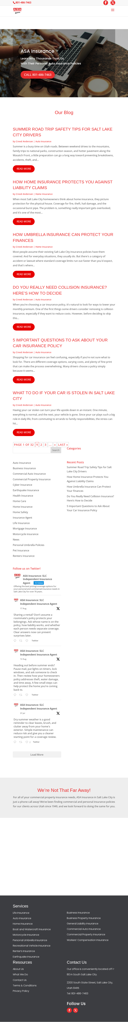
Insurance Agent (22, 517)
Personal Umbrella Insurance (30, 940)
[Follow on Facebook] (69, 1010)
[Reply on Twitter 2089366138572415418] (16, 641)
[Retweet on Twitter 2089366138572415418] (22, 641)
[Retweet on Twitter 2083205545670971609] (22, 742)
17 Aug (23, 608)
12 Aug (23, 659)
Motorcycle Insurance (26, 935)
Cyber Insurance (22, 484)
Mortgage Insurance (25, 528)
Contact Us (20, 980)
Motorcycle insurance (25, 534)
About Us (18, 969)
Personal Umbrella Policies (28, 545)
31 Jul (22, 713)
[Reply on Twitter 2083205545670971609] (16, 742)
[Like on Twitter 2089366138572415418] (28, 641)
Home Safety (20, 512)
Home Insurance (44, 194)
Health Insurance (23, 495)
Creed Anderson (24, 141)
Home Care (19, 501)
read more (24, 168)
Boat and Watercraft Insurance (32, 929)
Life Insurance (21, 523)
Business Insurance (24, 468)
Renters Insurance (23, 556)
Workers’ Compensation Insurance (87, 940)
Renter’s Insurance (24, 951)
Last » (63, 444)
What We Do (20, 974)
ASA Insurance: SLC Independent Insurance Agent (38, 602)
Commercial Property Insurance (32, 479)
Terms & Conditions (25, 985)
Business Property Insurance (84, 918)
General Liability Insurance (82, 923)
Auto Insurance (43, 141)
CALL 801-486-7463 (37, 75)
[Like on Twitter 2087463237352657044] (28, 695)
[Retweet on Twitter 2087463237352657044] (22, 695)
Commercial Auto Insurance (29, 473)
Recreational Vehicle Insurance (31, 945)
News (16, 539)
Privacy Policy (21, 991)
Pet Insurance (21, 550)
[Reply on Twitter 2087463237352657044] (16, 695)
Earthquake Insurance (26, 490)
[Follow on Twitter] (75, 1010)
